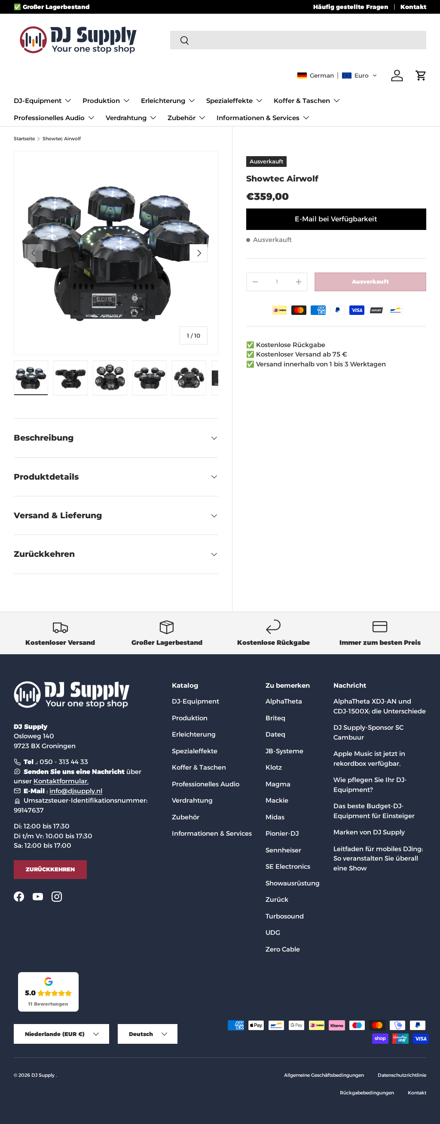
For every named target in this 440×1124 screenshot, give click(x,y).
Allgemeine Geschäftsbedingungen (324, 1075)
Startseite (24, 138)
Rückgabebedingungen (367, 1093)
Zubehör (185, 817)
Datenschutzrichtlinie (402, 1075)
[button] (337, 75)
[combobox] (298, 40)
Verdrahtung (192, 800)
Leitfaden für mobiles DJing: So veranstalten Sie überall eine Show (378, 858)
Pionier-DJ (282, 833)
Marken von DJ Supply (369, 832)
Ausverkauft (370, 281)
